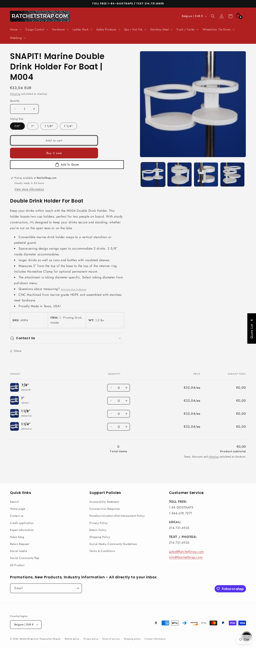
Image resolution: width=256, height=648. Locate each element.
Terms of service (111, 638)
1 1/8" (49, 126)
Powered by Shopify (50, 638)
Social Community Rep (24, 558)
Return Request (19, 544)
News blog (17, 537)
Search (14, 502)
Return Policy (97, 530)
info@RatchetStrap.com (186, 557)
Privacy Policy (98, 523)
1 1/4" (68, 126)
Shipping (15, 94)
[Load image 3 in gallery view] (206, 174)
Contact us (17, 516)
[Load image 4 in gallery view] (232, 174)
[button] (15, 29)
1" (32, 126)
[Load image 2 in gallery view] (179, 174)
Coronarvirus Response (104, 509)
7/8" (17, 126)
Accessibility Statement (104, 502)
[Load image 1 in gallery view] (153, 174)
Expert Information (22, 530)
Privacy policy (91, 638)
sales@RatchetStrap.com (186, 551)
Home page (17, 509)
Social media (18, 551)
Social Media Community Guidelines (113, 544)
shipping (213, 456)
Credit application (22, 523)
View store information (29, 189)
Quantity (15, 101)
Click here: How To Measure (74, 289)
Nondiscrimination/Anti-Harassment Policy (117, 516)
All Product (17, 565)
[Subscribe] (77, 588)
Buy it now (54, 153)
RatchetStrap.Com (29, 638)
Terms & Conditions (102, 551)
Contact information (155, 638)
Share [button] (17, 351)
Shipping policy (132, 638)
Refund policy (72, 638)
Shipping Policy (99, 537)
